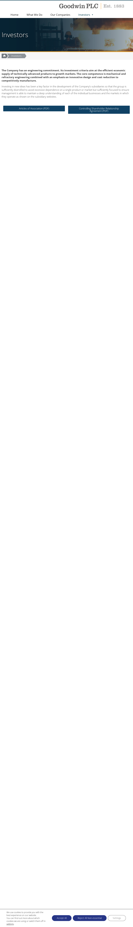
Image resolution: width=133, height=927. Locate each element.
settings (10, 923)
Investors (84, 15)
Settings (117, 918)
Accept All (62, 918)
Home (14, 15)
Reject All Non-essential (90, 918)
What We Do (34, 15)
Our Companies (60, 15)
